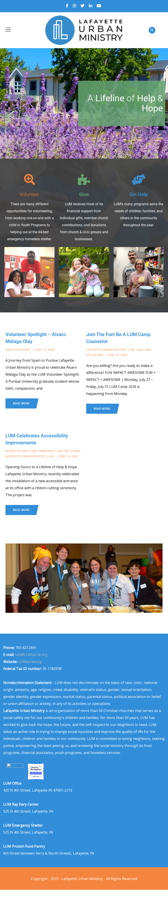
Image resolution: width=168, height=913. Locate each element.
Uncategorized (17, 350)
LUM (131, 350)
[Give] (84, 179)
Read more (21, 403)
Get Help (138, 194)
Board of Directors (21, 451)
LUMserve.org (30, 661)
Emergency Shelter (53, 451)
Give (84, 194)
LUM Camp (143, 350)
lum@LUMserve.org (31, 654)
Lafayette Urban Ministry (106, 350)
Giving (75, 451)
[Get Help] (138, 179)
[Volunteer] (29, 179)
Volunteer (29, 194)
